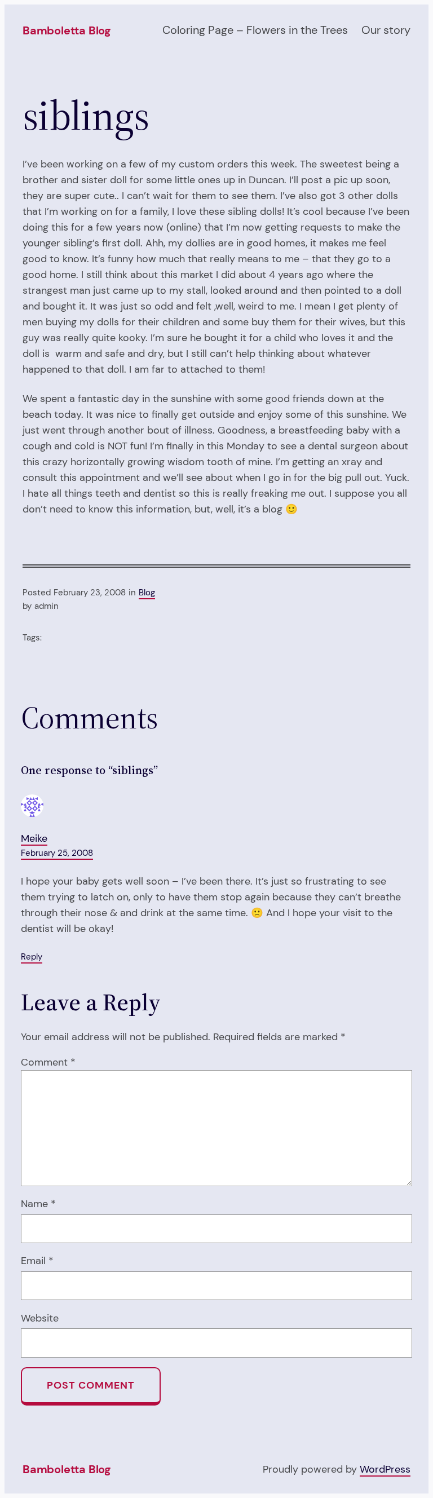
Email (37, 1260)
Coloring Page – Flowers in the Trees (255, 30)
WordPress (385, 1469)
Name (38, 1203)
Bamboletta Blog (67, 30)
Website (40, 1318)
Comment (48, 1062)
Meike (34, 838)
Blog (147, 592)
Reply (31, 956)
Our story (385, 30)
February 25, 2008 (57, 853)
